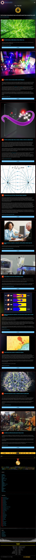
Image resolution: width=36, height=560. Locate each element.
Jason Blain (4, 522)
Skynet (2, 479)
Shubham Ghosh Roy (5, 499)
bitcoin (24, 467)
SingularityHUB (3, 536)
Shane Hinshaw (5, 514)
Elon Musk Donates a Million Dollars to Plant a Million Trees (14, 40)
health (10, 405)
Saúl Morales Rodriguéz (6, 498)
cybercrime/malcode (11, 248)
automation (3, 486)
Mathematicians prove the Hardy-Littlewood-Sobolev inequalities (15, 195)
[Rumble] (29, 557)
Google (9, 468)
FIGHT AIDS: (14, 551)
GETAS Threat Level (18, 544)
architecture (3, 483)
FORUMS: (16, 554)
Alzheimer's (5, 467)
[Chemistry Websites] (18, 462)
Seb (3, 520)
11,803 (23, 453)
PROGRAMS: (19, 552)
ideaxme (18, 468)
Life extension (30, 468)
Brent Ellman (4, 519)
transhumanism (30, 469)
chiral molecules (13, 152)
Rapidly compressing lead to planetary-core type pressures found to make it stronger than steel (18, 315)
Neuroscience (6, 469)
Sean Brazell (4, 517)
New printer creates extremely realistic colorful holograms (14, 80)
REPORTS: (19, 551)
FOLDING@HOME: (13, 552)
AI (3, 467)
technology (26, 469)
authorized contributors (6, 17)
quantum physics (10, 214)
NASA (5, 469)
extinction (5, 468)
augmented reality (4, 485)
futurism (7, 445)
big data (3, 487)
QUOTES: (19, 554)
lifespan (33, 468)
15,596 (29, 453)
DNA (2, 476)
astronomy (3, 484)
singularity (13, 214)
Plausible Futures (4, 535)
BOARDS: (19, 550)
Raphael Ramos (5, 515)
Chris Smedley (4, 525)
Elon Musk (7, 45)
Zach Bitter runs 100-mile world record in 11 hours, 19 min (14, 433)
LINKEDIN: (14, 547)
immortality (20, 468)
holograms (7, 96)
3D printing (3, 474)
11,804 (25, 453)
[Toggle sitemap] (33, 2)
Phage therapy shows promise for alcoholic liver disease (14, 352)
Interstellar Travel (23, 468)
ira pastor (27, 468)
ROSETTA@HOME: (13, 553)
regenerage (12, 469)
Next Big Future (3, 534)
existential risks (3, 468)
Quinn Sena (5, 45)
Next (32, 453)
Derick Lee (4, 512)
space (22, 469)
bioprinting (3, 490)
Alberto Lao (4, 513)
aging (2, 467)
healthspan (14, 468)
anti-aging (7, 467)
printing (21, 87)
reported (26, 283)
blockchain (26, 467)
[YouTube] (28, 557)
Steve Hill (4, 518)
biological (3, 489)
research (18, 469)
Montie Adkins (4, 523)
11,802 (20, 453)
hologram (16, 86)
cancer (30, 467)
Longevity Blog (3, 532)
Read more (18, 47)
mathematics (7, 214)
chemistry (10, 158)
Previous (4, 453)
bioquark (16, 467)
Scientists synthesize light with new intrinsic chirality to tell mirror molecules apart (18, 140)
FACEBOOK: (13, 546)
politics (8, 469)
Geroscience (3, 531)
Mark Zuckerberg (4, 480)
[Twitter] (25, 557)
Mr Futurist (3, 533)
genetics (13, 286)
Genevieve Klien (5, 497)
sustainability (9, 45)
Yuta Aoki (4, 511)
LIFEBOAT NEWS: (19, 546)
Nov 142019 (2, 40)
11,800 (15, 453)
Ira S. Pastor (4, 524)
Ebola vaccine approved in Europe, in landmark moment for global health (16, 393)
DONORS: (16, 550)
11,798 (10, 453)
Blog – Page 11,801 (18, 6)
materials (9, 96)
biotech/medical (7, 158)
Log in (2, 17)
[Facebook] (24, 557)
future (7, 468)
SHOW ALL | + (3, 526)
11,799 (12, 453)
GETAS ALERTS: (19, 547)
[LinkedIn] (26, 557)
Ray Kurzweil (3, 477)
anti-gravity (3, 482)
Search (34, 457)
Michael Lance (4, 521)
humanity (16, 468)
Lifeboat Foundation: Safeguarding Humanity (16, 2)
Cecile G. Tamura (5, 510)
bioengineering (7, 286)
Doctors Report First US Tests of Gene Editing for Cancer (13, 276)
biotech (19, 467)
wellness (33, 469)
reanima (10, 469)
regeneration (15, 469)
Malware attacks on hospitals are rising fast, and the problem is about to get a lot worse (18, 243)
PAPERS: (19, 553)
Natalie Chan (4, 516)
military (9, 329)
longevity (3, 469)
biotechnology (22, 467)
